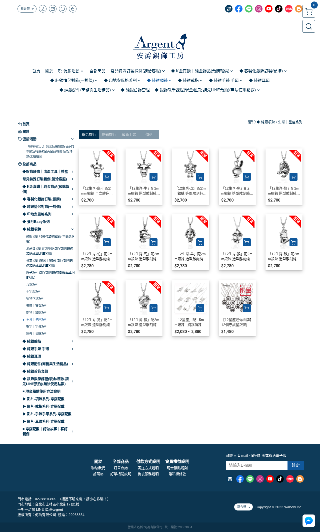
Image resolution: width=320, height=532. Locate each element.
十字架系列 (33, 291)
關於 (98, 462)
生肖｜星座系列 (36, 319)
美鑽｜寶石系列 (36, 305)
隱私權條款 (177, 474)
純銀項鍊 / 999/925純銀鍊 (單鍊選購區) (50, 239)
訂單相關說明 (120, 474)
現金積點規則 (177, 468)
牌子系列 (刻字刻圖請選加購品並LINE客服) (50, 275)
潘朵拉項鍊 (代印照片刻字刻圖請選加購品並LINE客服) (49, 251)
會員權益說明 (177, 462)
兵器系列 (32, 284)
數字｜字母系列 (36, 326)
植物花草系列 (35, 298)
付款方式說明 (148, 462)
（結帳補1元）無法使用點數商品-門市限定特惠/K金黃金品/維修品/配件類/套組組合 (50, 151)
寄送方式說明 (148, 468)
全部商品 (121, 462)
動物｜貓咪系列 (36, 312)
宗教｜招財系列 (36, 333)
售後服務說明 (148, 474)
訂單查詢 (121, 468)
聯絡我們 (98, 468)
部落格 (98, 474)
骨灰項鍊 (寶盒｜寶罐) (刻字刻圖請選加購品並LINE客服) (49, 263)
